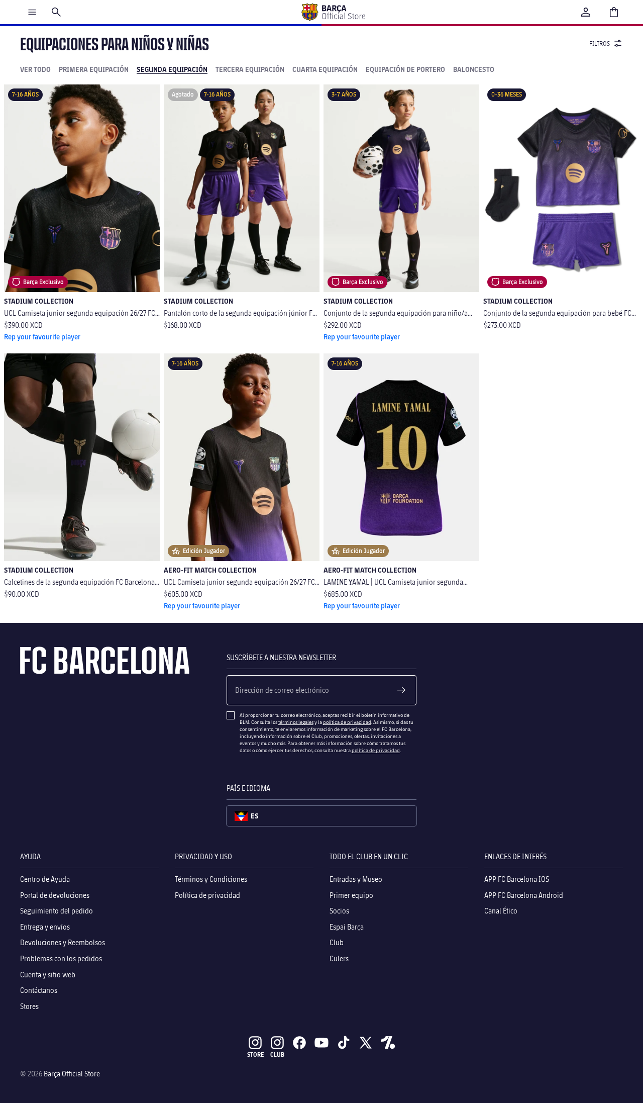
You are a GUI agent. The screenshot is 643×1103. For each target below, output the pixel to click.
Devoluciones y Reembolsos (62, 943)
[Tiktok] (344, 1043)
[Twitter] (366, 1043)
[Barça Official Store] (333, 12)
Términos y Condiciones (211, 879)
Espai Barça (347, 927)
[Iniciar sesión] (586, 12)
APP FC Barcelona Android (523, 895)
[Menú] (32, 12)
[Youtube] (321, 1043)
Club (337, 943)
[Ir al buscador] (56, 12)
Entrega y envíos (45, 927)
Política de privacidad (207, 895)
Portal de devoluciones (54, 895)
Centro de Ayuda (45, 879)
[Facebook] (299, 1043)
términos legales (295, 722)
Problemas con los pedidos (61, 958)
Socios (339, 910)
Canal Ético (500, 910)
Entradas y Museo (356, 879)
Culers (339, 958)
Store (255, 1054)
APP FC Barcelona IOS (516, 879)
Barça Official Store (72, 1073)
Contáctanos (38, 990)
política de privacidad (347, 722)
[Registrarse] (401, 690)
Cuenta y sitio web (47, 974)
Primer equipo (351, 895)
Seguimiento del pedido (56, 910)
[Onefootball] (388, 1043)
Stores (29, 1006)
